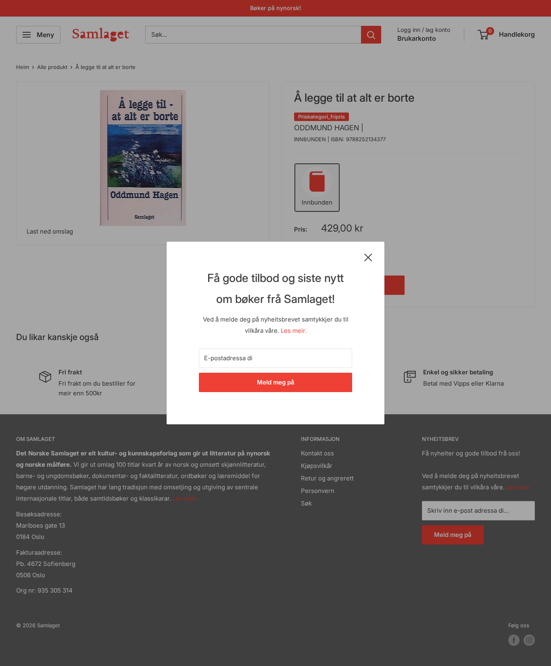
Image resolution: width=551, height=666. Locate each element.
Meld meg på (275, 382)
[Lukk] (368, 257)
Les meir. (294, 330)
